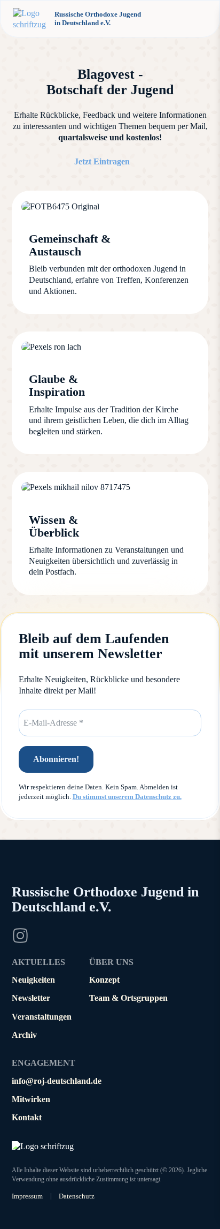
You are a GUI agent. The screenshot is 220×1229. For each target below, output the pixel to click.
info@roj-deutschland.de (56, 1080)
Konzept (104, 979)
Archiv (24, 1034)
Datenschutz (77, 1196)
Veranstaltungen (42, 1016)
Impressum (27, 1196)
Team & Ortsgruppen (128, 997)
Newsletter (31, 997)
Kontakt (27, 1117)
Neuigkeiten (33, 979)
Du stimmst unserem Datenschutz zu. (127, 797)
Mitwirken (31, 1099)
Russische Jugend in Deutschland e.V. (105, 899)
